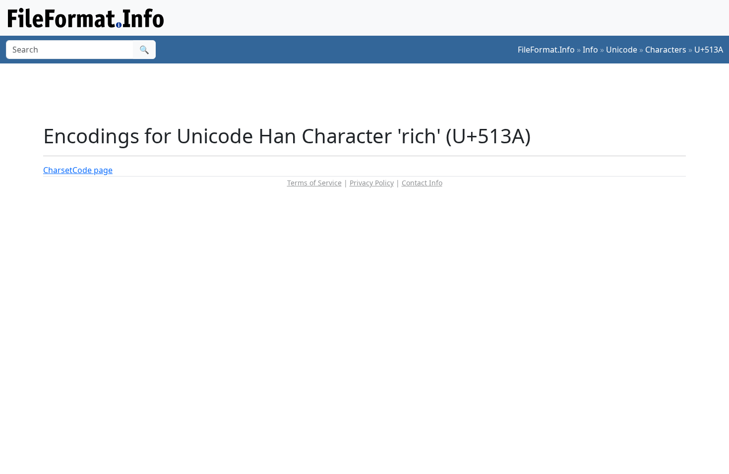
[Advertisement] (370, 93)
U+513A (708, 49)
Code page (92, 170)
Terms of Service (314, 182)
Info (590, 49)
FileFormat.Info (546, 49)
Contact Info (422, 182)
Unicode (621, 49)
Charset (57, 170)
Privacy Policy (372, 182)
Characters (665, 49)
